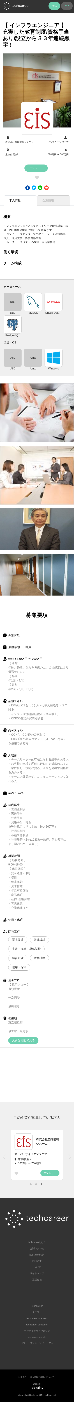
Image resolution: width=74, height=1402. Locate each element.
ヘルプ (37, 1267)
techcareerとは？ (37, 1242)
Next (69, 1158)
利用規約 (22, 1377)
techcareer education (37, 1324)
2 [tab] (36, 1184)
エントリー (36, 168)
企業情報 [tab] (48, 200)
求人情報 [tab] (15, 200)
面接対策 (37, 1261)
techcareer (37, 1305)
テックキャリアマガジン (37, 1330)
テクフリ (37, 1312)
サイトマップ (37, 1273)
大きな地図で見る (23, 1040)
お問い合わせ (37, 1248)
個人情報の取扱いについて (42, 1377)
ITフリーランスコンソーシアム (37, 1343)
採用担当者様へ (37, 1254)
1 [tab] (31, 1184)
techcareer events (37, 1337)
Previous (4, 1158)
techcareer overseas (37, 1318)
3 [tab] (41, 1184)
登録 (54, 6)
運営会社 (37, 1279)
